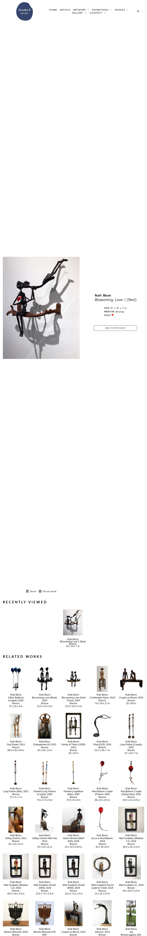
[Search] (138, 11)
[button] (81, 9)
